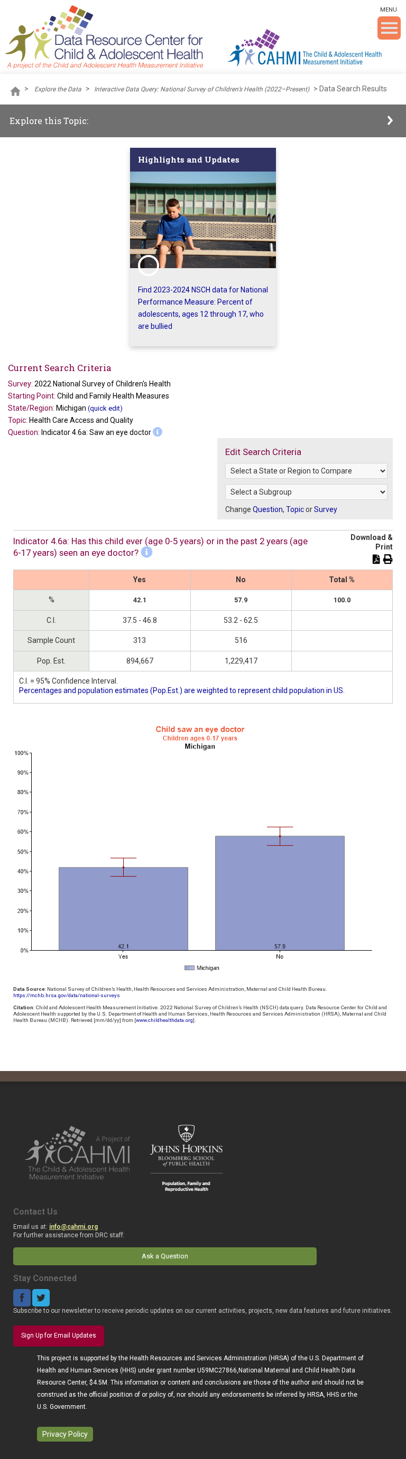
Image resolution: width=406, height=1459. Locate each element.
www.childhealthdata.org (164, 1020)
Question (268, 509)
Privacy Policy (65, 1434)
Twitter (41, 1297)
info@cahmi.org (73, 1226)
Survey (325, 509)
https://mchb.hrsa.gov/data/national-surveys (66, 995)
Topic (295, 509)
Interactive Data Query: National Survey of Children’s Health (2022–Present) (201, 89)
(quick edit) (105, 408)
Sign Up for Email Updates (58, 1335)
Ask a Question (165, 1256)
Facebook (22, 1297)
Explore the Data (57, 89)
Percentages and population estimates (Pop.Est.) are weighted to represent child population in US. (182, 690)
